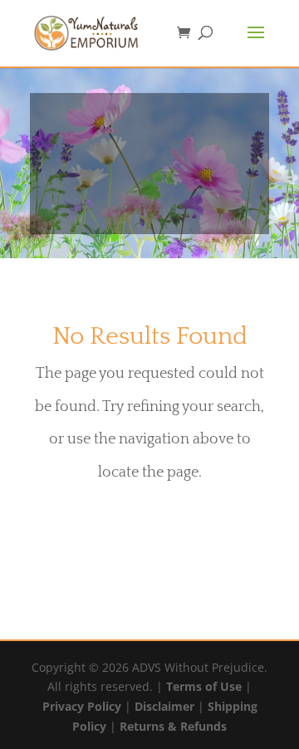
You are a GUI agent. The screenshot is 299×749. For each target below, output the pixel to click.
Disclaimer (164, 706)
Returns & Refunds (173, 726)
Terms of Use (204, 686)
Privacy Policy (81, 706)
